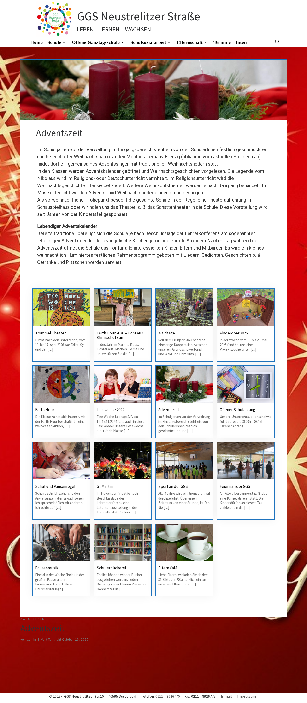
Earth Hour (44, 409)
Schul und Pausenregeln (56, 486)
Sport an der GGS (173, 486)
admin (31, 639)
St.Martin (105, 486)
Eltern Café (167, 568)
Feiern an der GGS (235, 486)
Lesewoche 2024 (110, 409)
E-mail (227, 696)
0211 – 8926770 (167, 696)
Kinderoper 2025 (234, 333)
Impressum (247, 696)
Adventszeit (168, 409)
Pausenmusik (46, 568)
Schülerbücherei (111, 568)
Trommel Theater (50, 333)
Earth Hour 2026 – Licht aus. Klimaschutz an (120, 335)
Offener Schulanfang (237, 409)
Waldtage (166, 333)
